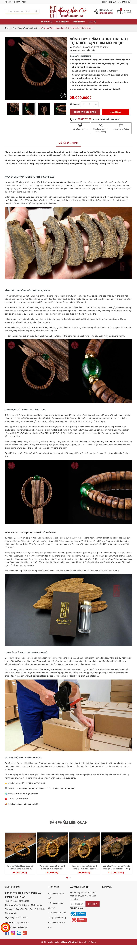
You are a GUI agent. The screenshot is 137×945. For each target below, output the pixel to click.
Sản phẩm (78, 22)
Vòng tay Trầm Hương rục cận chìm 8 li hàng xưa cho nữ (20, 867)
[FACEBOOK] (7, 932)
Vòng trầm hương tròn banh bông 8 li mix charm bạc (52, 867)
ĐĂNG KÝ (92, 904)
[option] (36, 68)
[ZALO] (18, 932)
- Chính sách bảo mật (56, 895)
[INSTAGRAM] (13, 932)
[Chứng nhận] (78, 914)
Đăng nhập (110, 2)
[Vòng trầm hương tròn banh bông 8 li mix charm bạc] (52, 847)
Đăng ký (125, 2)
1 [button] (67, 877)
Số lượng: (75, 104)
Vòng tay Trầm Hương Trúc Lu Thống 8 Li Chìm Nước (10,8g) (117, 867)
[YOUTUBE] (24, 932)
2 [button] (70, 878)
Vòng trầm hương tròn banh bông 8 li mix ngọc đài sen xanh (85, 867)
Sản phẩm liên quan (68, 822)
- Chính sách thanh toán (56, 924)
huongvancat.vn (21, 922)
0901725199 (106, 13)
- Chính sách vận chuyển (55, 905)
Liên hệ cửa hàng (17, 2)
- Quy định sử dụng (57, 917)
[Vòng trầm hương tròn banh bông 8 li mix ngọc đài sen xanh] (84, 847)
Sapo (93, 942)
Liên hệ (92, 22)
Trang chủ (46, 22)
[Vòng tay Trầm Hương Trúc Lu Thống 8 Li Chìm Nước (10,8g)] (116, 847)
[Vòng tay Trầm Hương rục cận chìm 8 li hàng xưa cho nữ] (20, 847)
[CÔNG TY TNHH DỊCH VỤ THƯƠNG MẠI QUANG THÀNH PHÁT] (68, 11)
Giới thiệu (61, 22)
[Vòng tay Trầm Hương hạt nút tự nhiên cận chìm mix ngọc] (63, 95)
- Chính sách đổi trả (57, 913)
